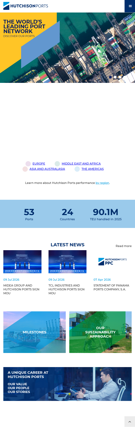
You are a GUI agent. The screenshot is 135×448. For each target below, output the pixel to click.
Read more (124, 246)
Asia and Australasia (47, 169)
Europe (39, 163)
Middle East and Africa (81, 163)
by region (102, 183)
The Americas (93, 169)
